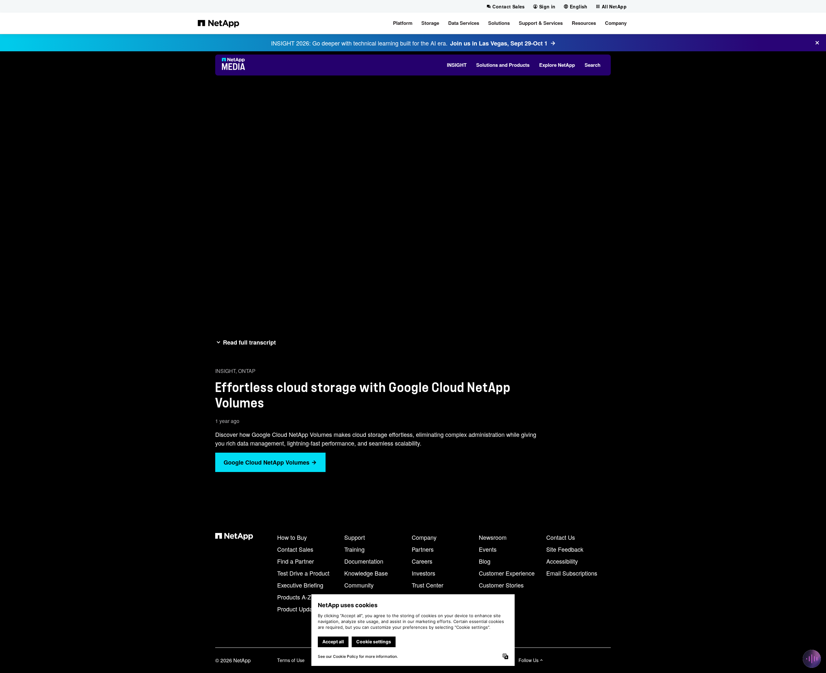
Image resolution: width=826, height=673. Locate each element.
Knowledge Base (366, 573)
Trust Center (427, 585)
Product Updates (298, 609)
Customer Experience (507, 573)
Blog (484, 561)
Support (354, 537)
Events (488, 549)
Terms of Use (291, 660)
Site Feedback (564, 549)
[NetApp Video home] (235, 65)
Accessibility (562, 561)
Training (354, 549)
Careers (422, 561)
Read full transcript (249, 342)
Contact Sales (295, 549)
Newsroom (493, 537)
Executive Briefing (300, 585)
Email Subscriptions (571, 573)
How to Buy (292, 537)
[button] (402, 23)
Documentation (363, 561)
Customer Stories (501, 585)
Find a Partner (295, 561)
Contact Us (560, 537)
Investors (423, 573)
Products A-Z (294, 597)
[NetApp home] (218, 23)
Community (359, 585)
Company (424, 537)
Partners (423, 549)
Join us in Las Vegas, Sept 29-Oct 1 (499, 43)
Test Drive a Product (303, 573)
